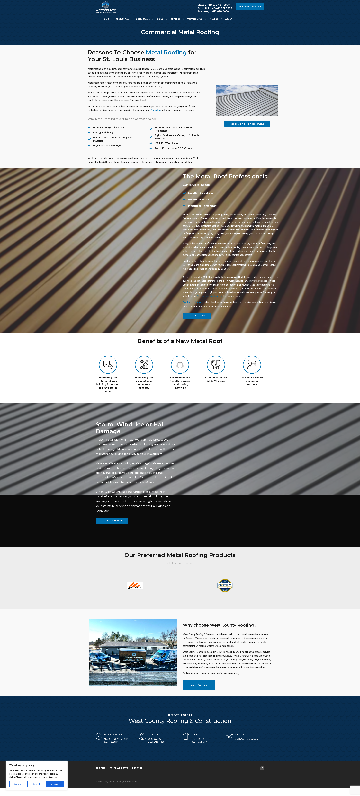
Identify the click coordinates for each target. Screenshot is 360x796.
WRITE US (240, 735)
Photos (213, 19)
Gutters (175, 19)
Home (106, 19)
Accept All (55, 784)
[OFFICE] (186, 736)
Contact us (156, 110)
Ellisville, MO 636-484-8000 (213, 5)
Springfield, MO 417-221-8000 (214, 8)
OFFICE (195, 735)
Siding (160, 19)
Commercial (143, 19)
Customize (18, 784)
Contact (137, 768)
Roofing (100, 768)
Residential (122, 19)
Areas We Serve (119, 768)
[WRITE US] (229, 736)
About (229, 19)
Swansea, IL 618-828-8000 (213, 11)
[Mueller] (135, 585)
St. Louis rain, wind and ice (209, 296)
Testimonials (194, 19)
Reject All (37, 784)
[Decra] (225, 585)
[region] (37, 775)
